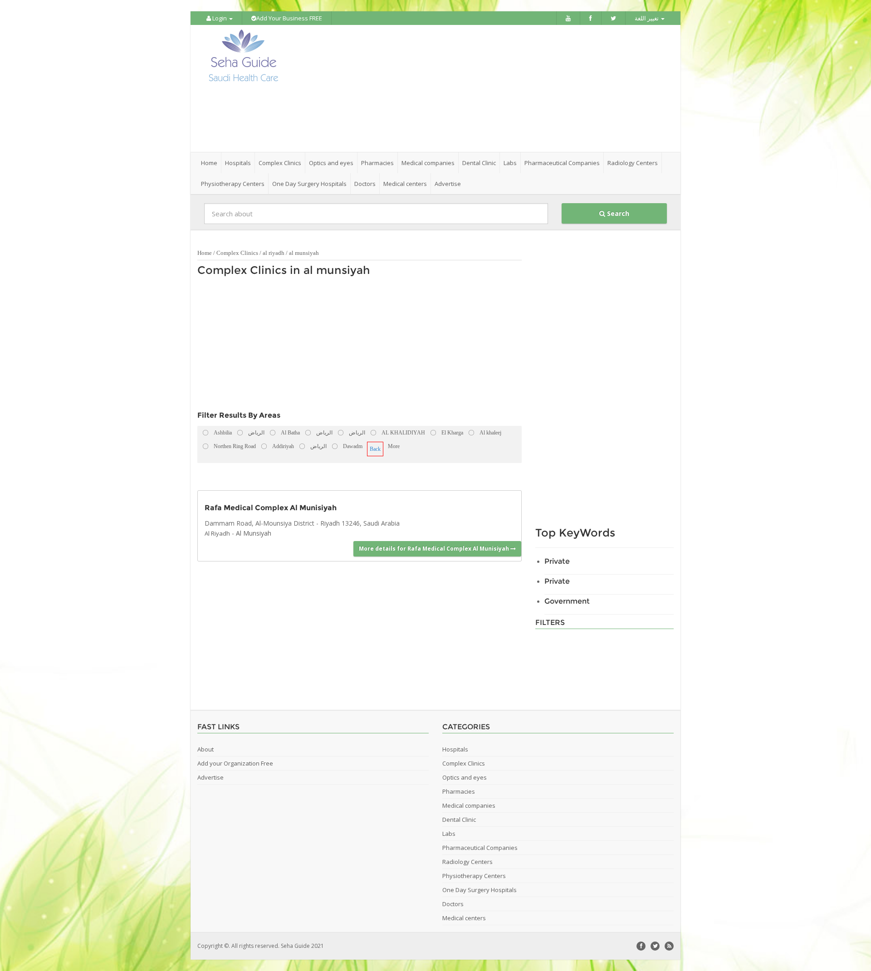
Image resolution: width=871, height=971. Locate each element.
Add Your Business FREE (289, 18)
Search (617, 213)
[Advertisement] (486, 88)
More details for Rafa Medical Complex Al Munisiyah (434, 548)
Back (375, 449)
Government (567, 601)
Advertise (448, 184)
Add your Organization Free (235, 763)
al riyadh (273, 252)
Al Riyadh (217, 533)
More (394, 446)
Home (209, 163)
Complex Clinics (237, 252)
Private (557, 561)
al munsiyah (304, 252)
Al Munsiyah (253, 533)
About (205, 749)
